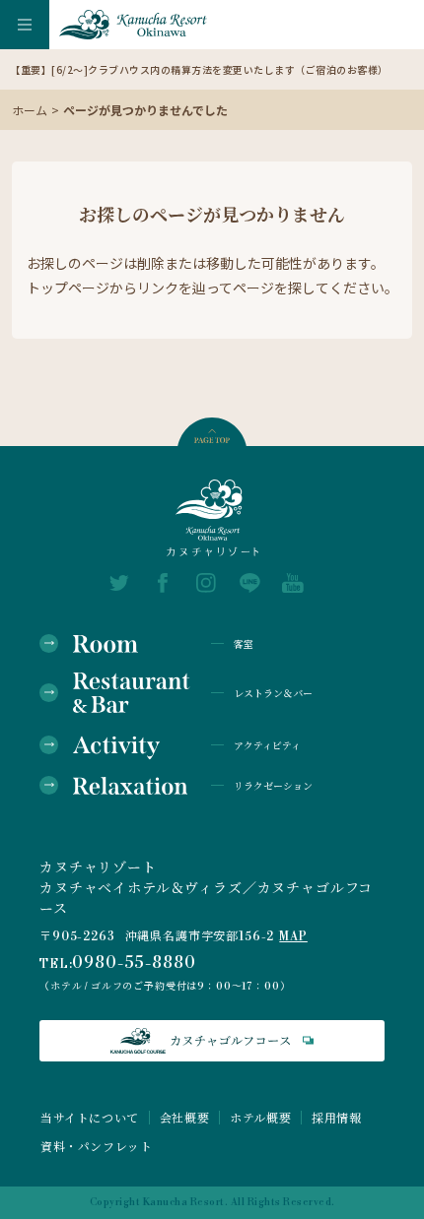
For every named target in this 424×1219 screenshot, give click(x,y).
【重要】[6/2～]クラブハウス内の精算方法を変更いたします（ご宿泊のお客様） (199, 69)
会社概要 (184, 1117)
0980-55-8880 (133, 963)
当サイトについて (89, 1117)
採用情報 (336, 1117)
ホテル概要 (260, 1117)
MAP (293, 937)
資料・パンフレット (96, 1146)
